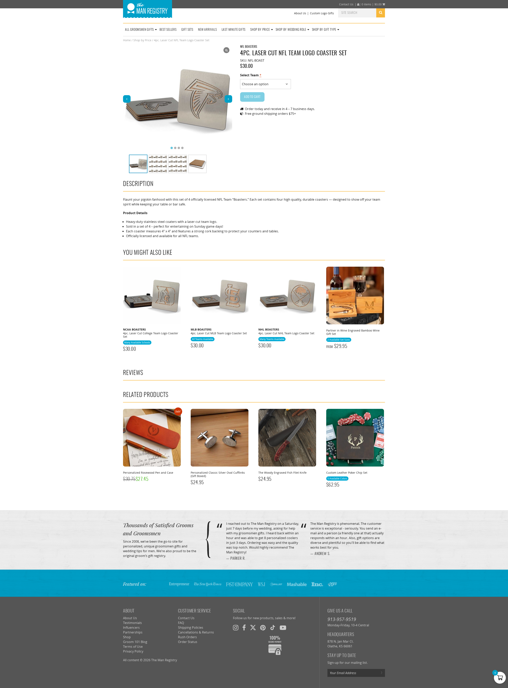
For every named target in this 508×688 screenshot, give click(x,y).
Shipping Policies (190, 627)
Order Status (187, 642)
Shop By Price (260, 29)
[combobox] (357, 12)
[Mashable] (297, 584)
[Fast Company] (239, 584)
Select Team (250, 75)
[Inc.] (317, 584)
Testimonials (132, 623)
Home (127, 40)
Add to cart (252, 97)
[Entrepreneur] (179, 584)
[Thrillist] (276, 584)
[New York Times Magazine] (207, 584)
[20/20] (332, 584)
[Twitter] (253, 627)
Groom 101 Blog (135, 642)
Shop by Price (142, 40)
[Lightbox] (226, 50)
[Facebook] (244, 627)
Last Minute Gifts (234, 29)
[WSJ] (261, 584)
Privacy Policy (133, 651)
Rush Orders (187, 637)
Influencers (131, 627)
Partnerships (132, 632)
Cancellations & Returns (196, 632)
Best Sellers (168, 29)
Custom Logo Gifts (322, 13)
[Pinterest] (263, 627)
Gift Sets (187, 29)
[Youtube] (283, 627)
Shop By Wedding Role (291, 29)
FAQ (181, 623)
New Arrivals (207, 29)
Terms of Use (133, 646)
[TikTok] (272, 627)
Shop (127, 637)
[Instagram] (235, 627)
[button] (228, 99)
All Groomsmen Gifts (139, 29)
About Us (300, 13)
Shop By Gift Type (324, 29)
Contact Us (346, 4)
